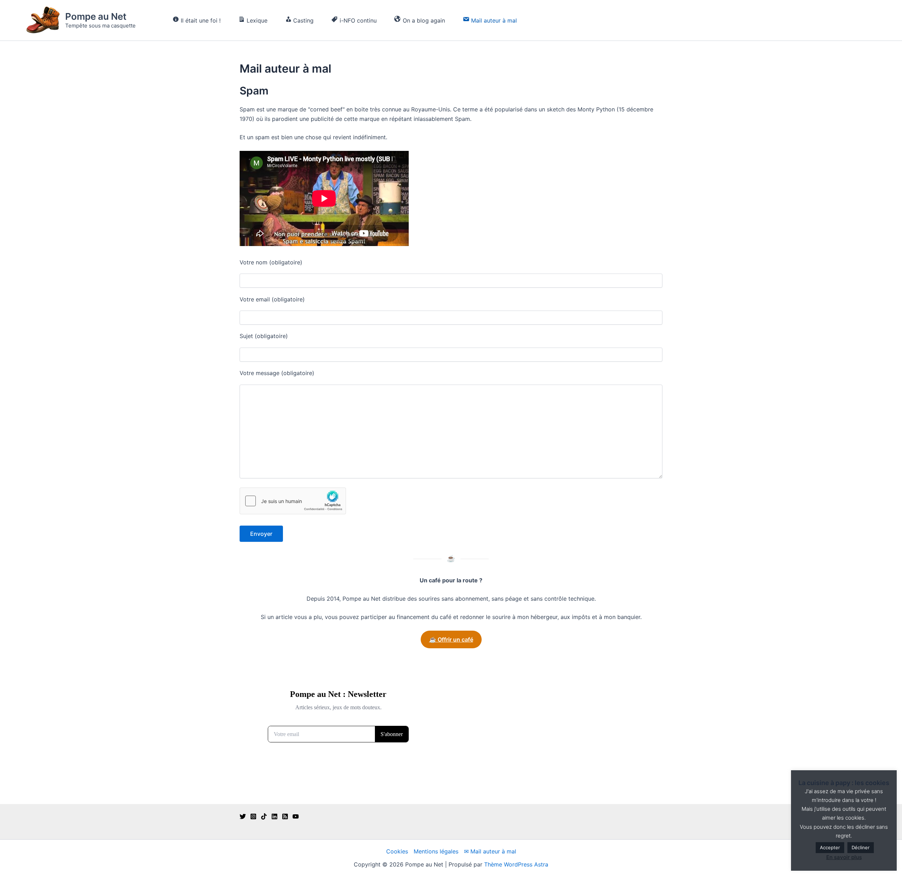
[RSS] (285, 816)
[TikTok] (264, 816)
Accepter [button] (830, 847)
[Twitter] (243, 816)
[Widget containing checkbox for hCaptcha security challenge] (293, 501)
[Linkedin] (274, 816)
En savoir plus (844, 857)
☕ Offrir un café (451, 639)
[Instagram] (253, 816)
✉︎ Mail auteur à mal (490, 851)
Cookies (397, 851)
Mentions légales (436, 851)
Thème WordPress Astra (516, 864)
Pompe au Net (95, 16)
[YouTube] (295, 816)
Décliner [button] (861, 847)
